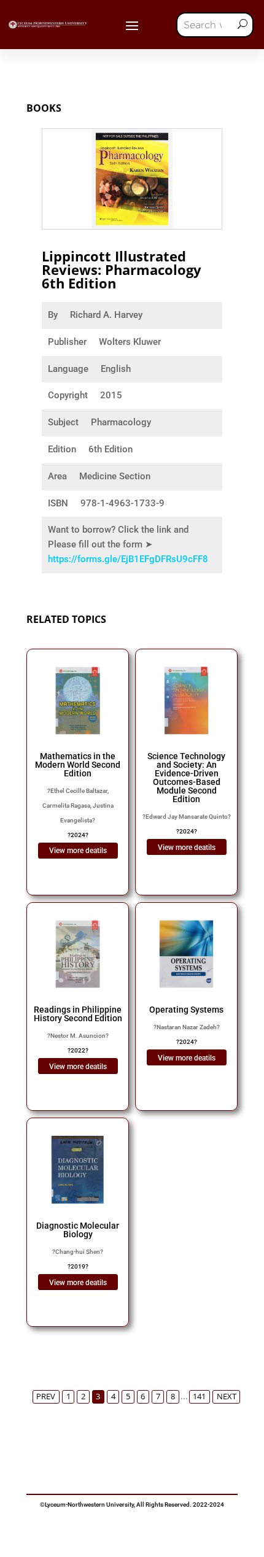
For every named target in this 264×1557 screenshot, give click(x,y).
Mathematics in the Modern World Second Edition (77, 764)
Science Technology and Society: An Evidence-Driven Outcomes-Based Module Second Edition (186, 777)
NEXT (226, 1396)
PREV (45, 1396)
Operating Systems (186, 1009)
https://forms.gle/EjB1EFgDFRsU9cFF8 (128, 559)
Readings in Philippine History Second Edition (78, 1014)
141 (199, 1396)
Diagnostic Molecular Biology (77, 1230)
